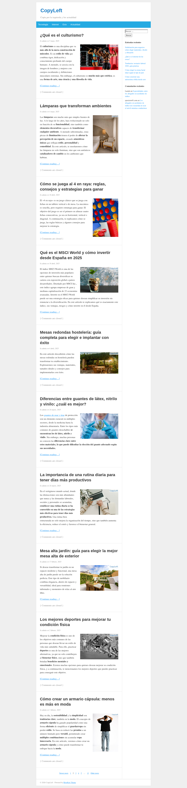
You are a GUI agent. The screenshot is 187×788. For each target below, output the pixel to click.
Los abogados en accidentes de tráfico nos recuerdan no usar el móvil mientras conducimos (136, 104)
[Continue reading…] (50, 85)
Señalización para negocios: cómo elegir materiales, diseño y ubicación (136, 50)
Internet (55, 24)
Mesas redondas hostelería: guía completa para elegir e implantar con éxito (74, 337)
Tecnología (43, 24)
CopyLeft (51, 10)
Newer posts (63, 773)
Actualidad (75, 24)
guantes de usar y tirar (54, 415)
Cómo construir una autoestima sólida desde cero (135, 78)
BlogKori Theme (69, 782)
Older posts (95, 773)
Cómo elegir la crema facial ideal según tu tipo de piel (135, 71)
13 (88, 773)
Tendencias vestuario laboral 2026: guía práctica (135, 64)
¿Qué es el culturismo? (62, 35)
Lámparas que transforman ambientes (75, 106)
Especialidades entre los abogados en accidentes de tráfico (136, 93)
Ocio (64, 24)
